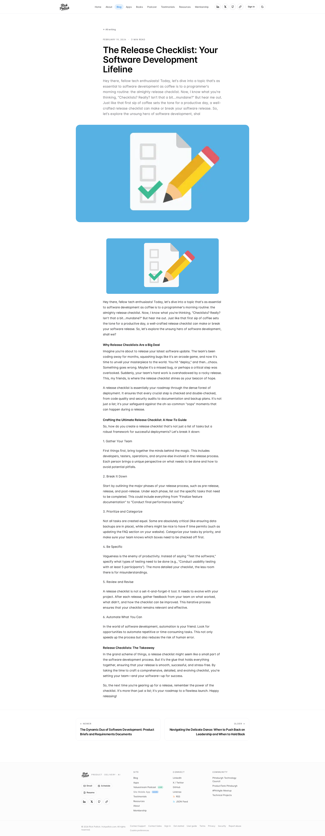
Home (98, 6)
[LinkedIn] (218, 7)
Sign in (251, 6)
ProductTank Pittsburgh (224, 785)
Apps (129, 6)
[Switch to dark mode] (262, 7)
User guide (192, 826)
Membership (202, 6)
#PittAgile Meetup (222, 790)
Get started (179, 826)
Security (222, 826)
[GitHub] (233, 7)
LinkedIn (177, 777)
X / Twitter (178, 782)
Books (139, 6)
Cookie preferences (139, 830)
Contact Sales (155, 826)
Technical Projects (222, 795)
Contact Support (138, 826)
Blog (119, 6)
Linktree (177, 792)
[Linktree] (240, 7)
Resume (90, 792)
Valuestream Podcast (147, 787)
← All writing (109, 29)
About (109, 6)
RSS (178, 796)
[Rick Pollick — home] (64, 6)
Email (89, 785)
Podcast (152, 6)
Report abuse (235, 826)
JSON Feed (182, 801)
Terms (202, 826)
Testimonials (168, 6)
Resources (185, 6)
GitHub (176, 787)
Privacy (211, 826)
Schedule (105, 785)
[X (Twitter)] (225, 7)
